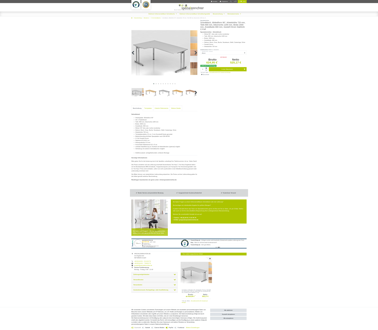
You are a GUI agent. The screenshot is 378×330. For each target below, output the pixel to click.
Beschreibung (137, 108)
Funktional (181, 327)
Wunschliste (205, 74)
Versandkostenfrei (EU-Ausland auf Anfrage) (220, 72)
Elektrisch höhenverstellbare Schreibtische (161, 14)
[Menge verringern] (206, 70)
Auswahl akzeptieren (228, 314)
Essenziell (138, 327)
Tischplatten (148, 108)
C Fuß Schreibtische (156, 17)
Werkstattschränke (233, 14)
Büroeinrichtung (218, 14)
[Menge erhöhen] (206, 68)
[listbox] (196, 272)
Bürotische (146, 17)
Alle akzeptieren (228, 318)
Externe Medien (159, 327)
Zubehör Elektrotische (161, 108)
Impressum (166, 322)
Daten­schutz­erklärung (162, 324)
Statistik (147, 327)
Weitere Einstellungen (193, 327)
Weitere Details (176, 108)
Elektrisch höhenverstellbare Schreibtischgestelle (195, 14)
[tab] (137, 108)
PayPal (171, 327)
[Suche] (231, 1)
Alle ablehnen (228, 310)
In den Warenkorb (227, 69)
